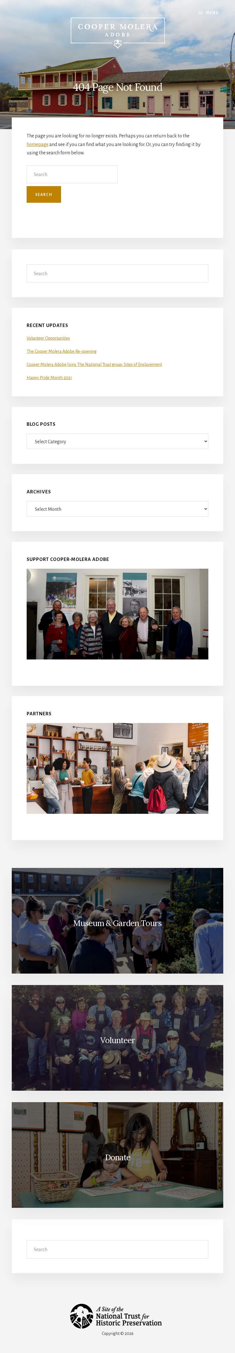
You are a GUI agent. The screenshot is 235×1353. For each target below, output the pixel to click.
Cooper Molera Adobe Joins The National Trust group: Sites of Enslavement (94, 364)
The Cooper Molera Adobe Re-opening (62, 351)
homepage (37, 144)
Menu (212, 13)
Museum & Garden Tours (117, 923)
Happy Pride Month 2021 (49, 377)
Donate (117, 1157)
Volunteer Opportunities (48, 338)
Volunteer (117, 1040)
